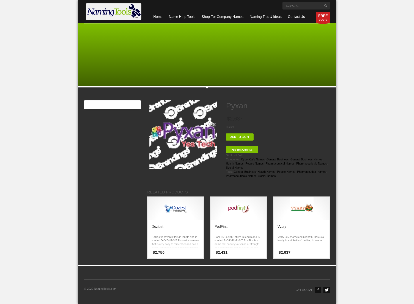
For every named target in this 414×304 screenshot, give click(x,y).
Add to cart (239, 137)
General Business (278, 159)
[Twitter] (326, 290)
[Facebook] (318, 290)
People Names (254, 163)
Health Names (235, 163)
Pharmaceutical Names (280, 163)
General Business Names (306, 159)
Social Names (234, 167)
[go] (325, 5)
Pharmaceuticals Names (311, 163)
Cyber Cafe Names (253, 159)
